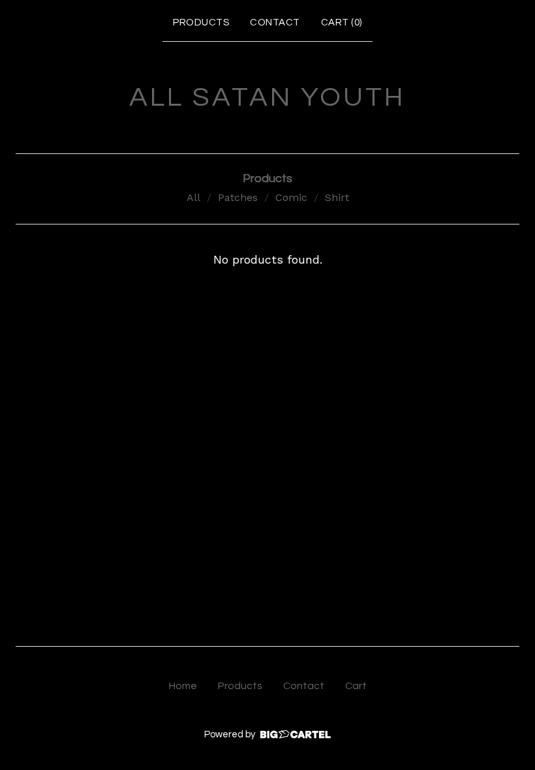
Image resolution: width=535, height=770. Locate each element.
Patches (238, 197)
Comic (291, 197)
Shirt (337, 197)
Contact (275, 22)
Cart (356, 686)
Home (183, 686)
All (193, 197)
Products (201, 22)
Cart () (341, 22)
